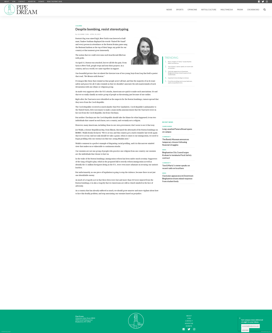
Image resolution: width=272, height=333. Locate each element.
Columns (78, 26)
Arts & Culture (208, 9)
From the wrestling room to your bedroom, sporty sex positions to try (180, 82)
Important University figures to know (178, 78)
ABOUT (6, 1)
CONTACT (21, 1)
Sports (179, 9)
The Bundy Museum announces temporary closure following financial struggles (175, 142)
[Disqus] (117, 223)
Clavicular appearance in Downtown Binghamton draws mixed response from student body (179, 73)
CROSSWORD (253, 9)
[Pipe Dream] (136, 319)
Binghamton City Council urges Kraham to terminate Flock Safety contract (177, 155)
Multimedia (227, 9)
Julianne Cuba (83, 34)
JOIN (13, 1)
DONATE (41, 1)
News (169, 9)
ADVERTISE (31, 1)
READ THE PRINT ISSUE (54, 1)
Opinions (192, 9)
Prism (240, 9)
